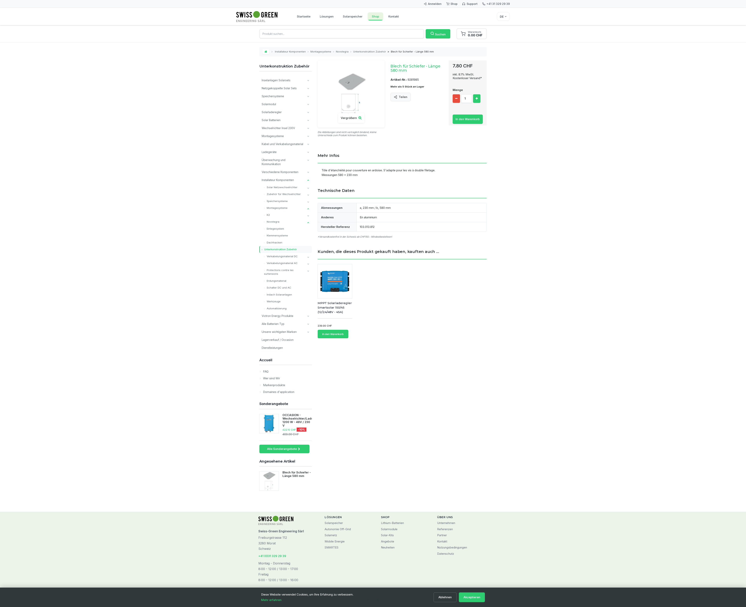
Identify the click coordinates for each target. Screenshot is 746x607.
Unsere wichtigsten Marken (279, 331)
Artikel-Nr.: (398, 79)
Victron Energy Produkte (277, 315)
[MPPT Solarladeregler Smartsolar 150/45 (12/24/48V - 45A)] (335, 281)
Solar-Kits (387, 535)
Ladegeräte (269, 152)
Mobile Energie (335, 541)
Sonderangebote (273, 404)
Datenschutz (445, 553)
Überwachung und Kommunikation (273, 162)
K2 (268, 214)
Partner (442, 535)
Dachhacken (274, 242)
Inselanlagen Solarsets (276, 80)
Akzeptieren (472, 597)
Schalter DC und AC (278, 287)
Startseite (303, 16)
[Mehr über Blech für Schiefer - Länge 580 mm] (269, 481)
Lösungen (327, 16)
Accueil (265, 360)
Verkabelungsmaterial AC (282, 263)
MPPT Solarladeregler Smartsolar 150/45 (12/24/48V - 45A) (335, 307)
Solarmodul (269, 104)
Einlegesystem (275, 228)
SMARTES (331, 547)
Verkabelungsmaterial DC (282, 256)
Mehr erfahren (271, 600)
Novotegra (342, 51)
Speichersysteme (273, 96)
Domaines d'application (278, 392)
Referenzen (445, 529)
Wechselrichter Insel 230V (278, 128)
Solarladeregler (272, 112)
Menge (458, 90)
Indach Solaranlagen (279, 294)
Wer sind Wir (271, 378)
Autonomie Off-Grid (338, 529)
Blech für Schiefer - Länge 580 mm (296, 474)
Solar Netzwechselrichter (281, 187)
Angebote (387, 541)
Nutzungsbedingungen (452, 547)
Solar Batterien (271, 120)
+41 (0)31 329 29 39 (272, 556)
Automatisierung (276, 308)
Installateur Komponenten (290, 51)
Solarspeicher (353, 16)
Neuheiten (388, 547)
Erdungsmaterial (276, 280)
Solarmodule (389, 529)
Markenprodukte (273, 385)
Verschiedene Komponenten (280, 172)
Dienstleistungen (272, 347)
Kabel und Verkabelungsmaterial (282, 144)
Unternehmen (446, 523)
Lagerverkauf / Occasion (278, 339)
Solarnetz (331, 535)
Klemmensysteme (277, 235)
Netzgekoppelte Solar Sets (279, 88)
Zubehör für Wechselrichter (283, 194)
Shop (375, 16)
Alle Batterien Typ (273, 323)
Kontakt (393, 16)
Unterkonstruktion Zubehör (369, 51)
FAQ (265, 371)
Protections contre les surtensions (279, 272)
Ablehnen (445, 597)
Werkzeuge (273, 301)
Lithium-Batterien (392, 523)
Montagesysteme (320, 51)
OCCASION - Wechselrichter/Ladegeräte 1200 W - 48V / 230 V (302, 420)
